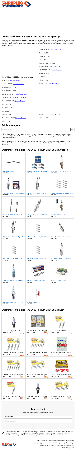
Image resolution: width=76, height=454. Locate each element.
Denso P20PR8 (7, 108)
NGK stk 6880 (43, 118)
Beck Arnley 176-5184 (9, 87)
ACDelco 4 (5, 80)
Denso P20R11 (6, 111)
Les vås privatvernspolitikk (67, 447)
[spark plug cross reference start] (16, 7)
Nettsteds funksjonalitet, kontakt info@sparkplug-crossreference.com (57, 445)
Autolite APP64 (7, 84)
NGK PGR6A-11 (44, 73)
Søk (72, 129)
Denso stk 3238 (44, 56)
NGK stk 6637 (43, 114)
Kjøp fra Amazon (14, 80)
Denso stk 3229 (44, 53)
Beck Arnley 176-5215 (9, 91)
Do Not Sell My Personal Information (65, 449)
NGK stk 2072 (43, 80)
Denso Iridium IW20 (8, 118)
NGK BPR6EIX (43, 66)
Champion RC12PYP (8, 94)
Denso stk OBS (44, 60)
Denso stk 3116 (44, 49)
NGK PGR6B (43, 77)
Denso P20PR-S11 (8, 101)
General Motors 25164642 (47, 63)
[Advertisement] (38, 21)
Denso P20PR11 (7, 104)
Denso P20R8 (6, 114)
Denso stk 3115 (7, 121)
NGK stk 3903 (43, 83)
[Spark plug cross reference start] (9, 444)
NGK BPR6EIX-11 (44, 70)
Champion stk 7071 (8, 97)
